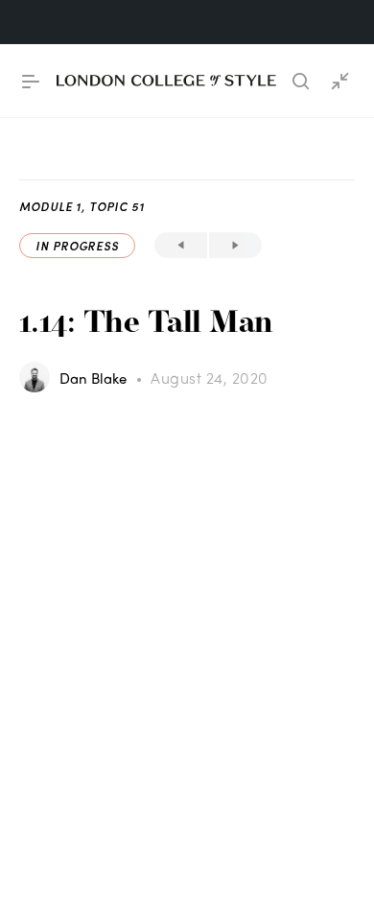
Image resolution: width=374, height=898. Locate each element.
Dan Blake (94, 378)
